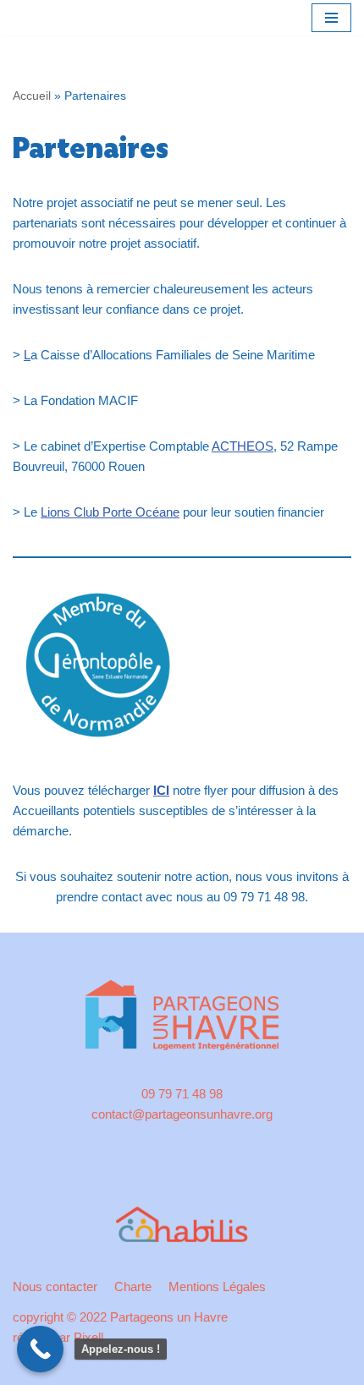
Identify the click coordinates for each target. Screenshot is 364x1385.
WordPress (157, 1367)
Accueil (32, 95)
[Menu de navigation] (331, 17)
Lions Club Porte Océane (110, 512)
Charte (133, 1286)
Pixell (88, 1337)
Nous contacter (55, 1286)
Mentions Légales (217, 1286)
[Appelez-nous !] (40, 1349)
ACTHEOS (242, 446)
